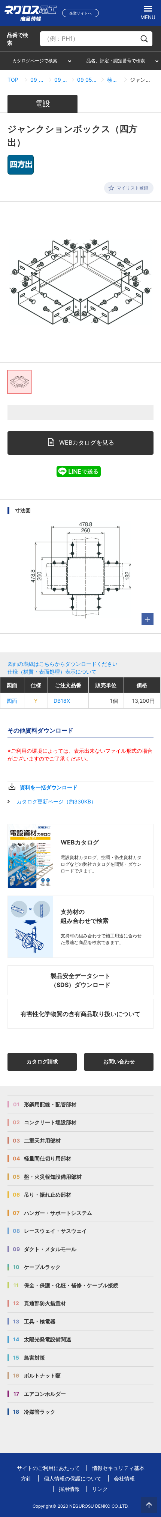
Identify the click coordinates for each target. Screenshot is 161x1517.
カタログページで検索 (34, 60)
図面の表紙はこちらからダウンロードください (62, 664)
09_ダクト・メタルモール (37, 79)
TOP (12, 79)
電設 (42, 103)
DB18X (62, 701)
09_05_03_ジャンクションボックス (87, 79)
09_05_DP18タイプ (61, 79)
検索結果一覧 (114, 79)
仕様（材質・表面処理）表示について (52, 671)
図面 (12, 701)
